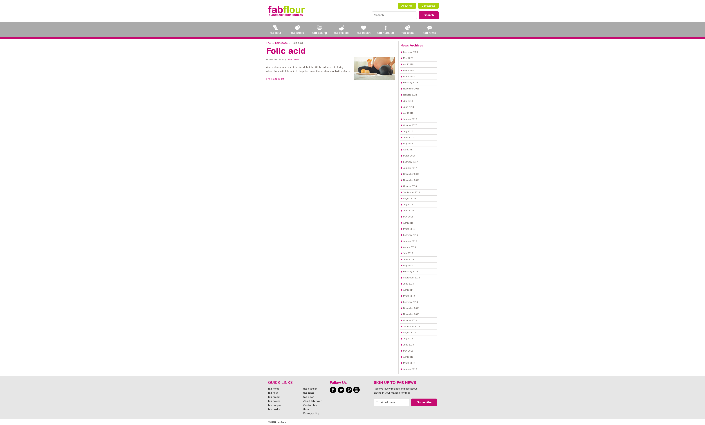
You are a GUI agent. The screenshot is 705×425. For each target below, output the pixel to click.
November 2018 (411, 88)
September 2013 (411, 326)
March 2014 (409, 296)
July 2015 (408, 253)
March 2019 (409, 76)
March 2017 (409, 155)
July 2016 (408, 204)
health (274, 409)
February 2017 (410, 162)
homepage (281, 42)
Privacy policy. (311, 413)
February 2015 (410, 271)
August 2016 (409, 198)
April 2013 (408, 357)
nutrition (310, 388)
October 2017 (410, 125)
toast (308, 392)
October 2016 (410, 186)
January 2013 (410, 369)
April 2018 (408, 113)
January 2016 (410, 241)
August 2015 (409, 247)
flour (273, 392)
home (273, 388)
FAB (268, 42)
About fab (407, 5)
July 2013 (408, 338)
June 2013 (408, 344)
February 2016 (410, 235)
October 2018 (410, 95)
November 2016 (411, 180)
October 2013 (410, 320)
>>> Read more (275, 78)
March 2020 (409, 70)
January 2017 (410, 168)
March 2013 (409, 363)
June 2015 (408, 259)
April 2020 (408, 64)
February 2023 (410, 52)
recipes (274, 405)
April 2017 (408, 149)
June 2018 (408, 107)
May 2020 (408, 58)
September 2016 (411, 192)
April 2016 (408, 223)
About (312, 400)
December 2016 (411, 174)
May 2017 (408, 143)
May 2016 (408, 216)
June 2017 (408, 137)
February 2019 (410, 82)
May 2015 (408, 265)
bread (274, 396)
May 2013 (408, 351)
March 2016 (409, 229)
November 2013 (411, 314)
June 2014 (408, 283)
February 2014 (410, 302)
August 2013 (409, 332)
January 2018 (410, 119)
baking (274, 400)
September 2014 (411, 277)
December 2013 (411, 308)
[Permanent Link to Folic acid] (374, 68)
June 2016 (408, 210)
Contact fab (428, 5)
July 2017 (408, 131)
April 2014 (408, 290)
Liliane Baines (293, 59)
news (308, 396)
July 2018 (408, 101)
